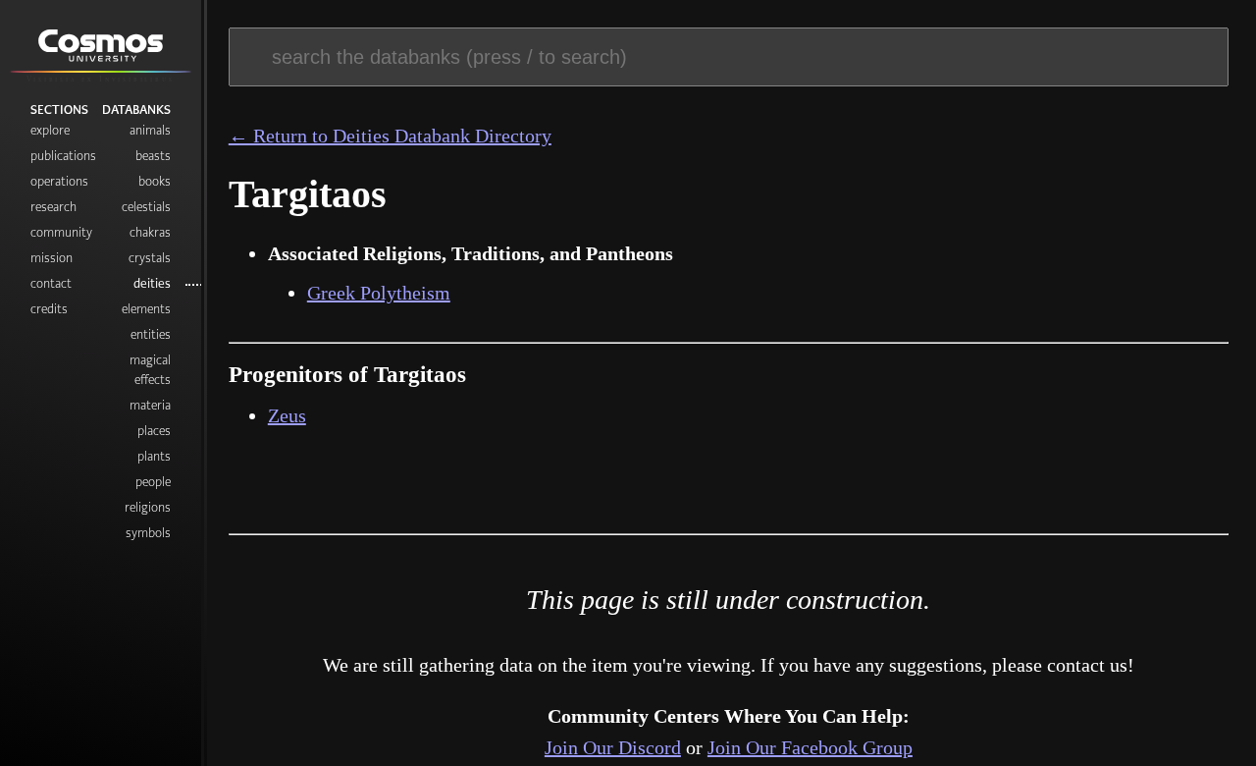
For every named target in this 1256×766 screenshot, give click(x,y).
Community (61, 232)
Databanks (136, 109)
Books (154, 181)
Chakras (150, 232)
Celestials (146, 206)
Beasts (153, 155)
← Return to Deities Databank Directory (390, 135)
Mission (51, 257)
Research (53, 206)
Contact (51, 283)
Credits (49, 309)
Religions (148, 507)
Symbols (148, 532)
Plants (154, 456)
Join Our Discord (613, 747)
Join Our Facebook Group (810, 747)
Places (154, 430)
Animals (150, 130)
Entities (151, 334)
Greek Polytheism (378, 292)
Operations (59, 181)
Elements (146, 309)
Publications (63, 155)
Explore (50, 130)
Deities (152, 283)
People (153, 481)
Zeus (287, 415)
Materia (150, 405)
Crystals (150, 257)
